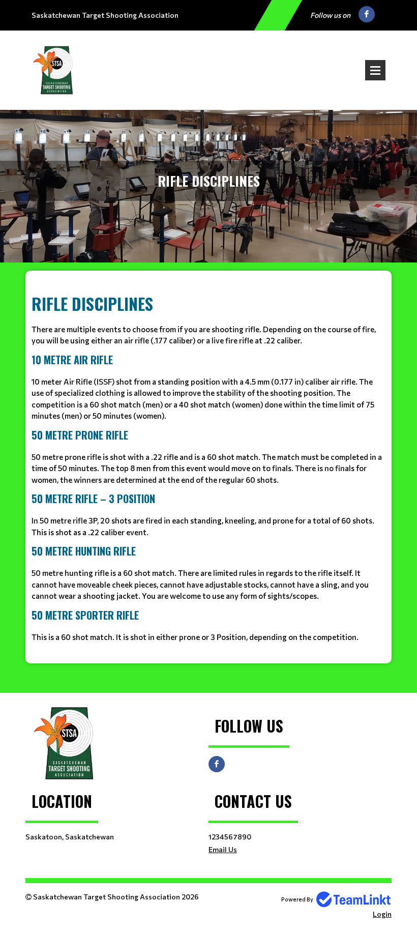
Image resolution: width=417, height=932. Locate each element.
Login (382, 914)
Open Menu (375, 70)
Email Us (222, 849)
